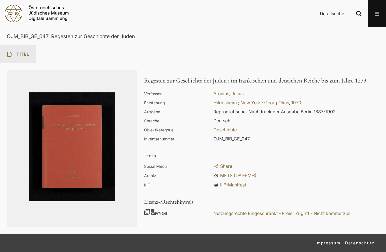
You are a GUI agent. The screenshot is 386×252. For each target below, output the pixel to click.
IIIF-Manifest (233, 185)
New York (250, 102)
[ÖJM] (14, 14)
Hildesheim (225, 102)
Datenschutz (360, 242)
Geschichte (225, 129)
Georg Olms (276, 102)
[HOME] (48, 13)
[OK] (359, 13)
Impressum (328, 242)
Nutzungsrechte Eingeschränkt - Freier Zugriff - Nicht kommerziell (282, 213)
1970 (296, 102)
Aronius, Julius (228, 93)
